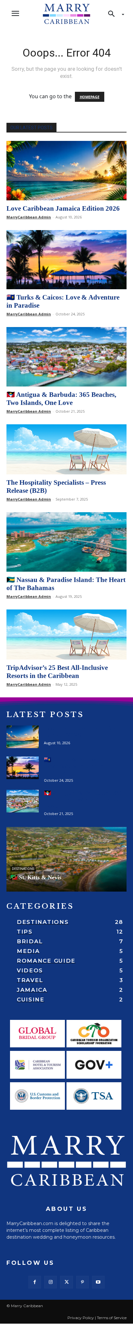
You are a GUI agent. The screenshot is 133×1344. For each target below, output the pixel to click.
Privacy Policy (80, 1317)
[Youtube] (98, 1282)
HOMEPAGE (89, 96)
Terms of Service (112, 1317)
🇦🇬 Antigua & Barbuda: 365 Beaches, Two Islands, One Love (61, 399)
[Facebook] (34, 1282)
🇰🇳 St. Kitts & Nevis (35, 877)
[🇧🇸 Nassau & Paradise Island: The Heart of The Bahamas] (66, 542)
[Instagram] (50, 1282)
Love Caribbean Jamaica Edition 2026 (63, 208)
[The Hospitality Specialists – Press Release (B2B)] (66, 449)
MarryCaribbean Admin (28, 217)
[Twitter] (66, 1282)
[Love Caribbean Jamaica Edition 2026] (66, 170)
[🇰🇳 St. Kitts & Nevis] (66, 859)
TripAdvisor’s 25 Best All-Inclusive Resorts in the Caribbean (57, 672)
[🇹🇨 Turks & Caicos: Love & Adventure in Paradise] (66, 260)
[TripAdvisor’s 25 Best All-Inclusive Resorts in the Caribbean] (66, 634)
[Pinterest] (82, 1282)
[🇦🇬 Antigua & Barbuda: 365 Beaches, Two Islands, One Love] (66, 356)
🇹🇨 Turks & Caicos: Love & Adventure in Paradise (74, 766)
